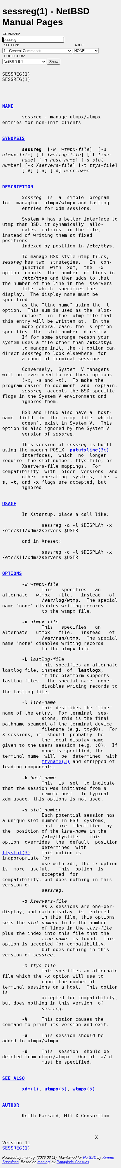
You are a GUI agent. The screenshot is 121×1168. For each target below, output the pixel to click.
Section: (12, 45)
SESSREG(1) (16, 1148)
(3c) (89, 450)
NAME (8, 106)
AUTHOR (10, 1105)
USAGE (9, 503)
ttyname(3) (56, 761)
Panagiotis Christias (73, 1162)
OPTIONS (12, 573)
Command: (13, 34)
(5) (55, 1089)
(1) (30, 1089)
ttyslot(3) (16, 852)
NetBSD (89, 1157)
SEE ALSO (13, 1078)
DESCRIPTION (17, 186)
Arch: (82, 45)
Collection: (14, 56)
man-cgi (43, 1162)
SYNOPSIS (13, 138)
